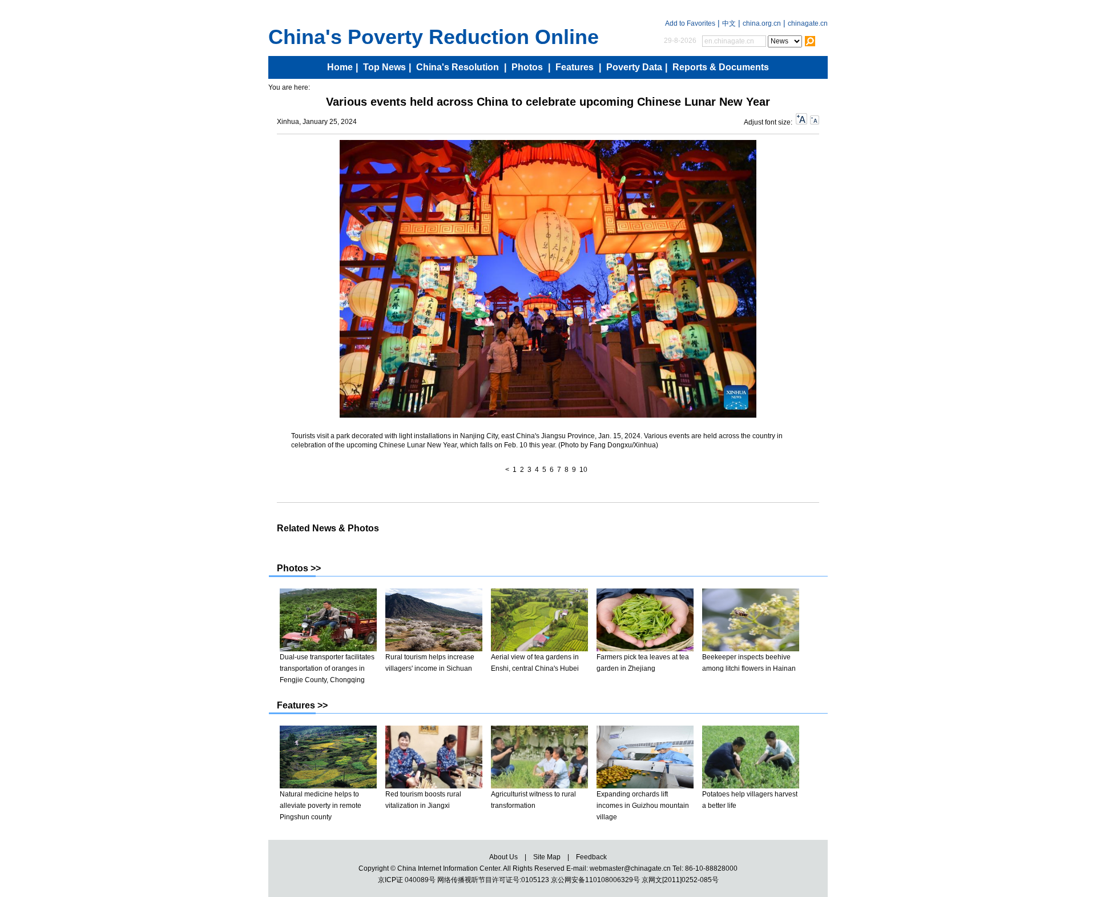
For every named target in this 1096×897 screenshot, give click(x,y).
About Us (503, 857)
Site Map (547, 857)
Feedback (591, 857)
